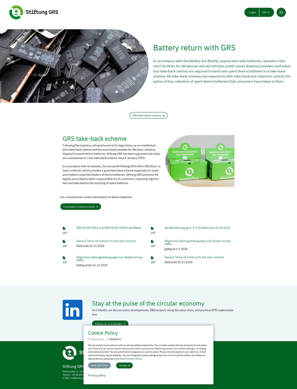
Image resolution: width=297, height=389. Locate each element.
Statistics (115, 339)
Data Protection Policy (130, 358)
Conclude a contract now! (79, 206)
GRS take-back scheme (146, 115)
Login (252, 12)
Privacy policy (96, 375)
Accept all (124, 365)
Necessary (97, 339)
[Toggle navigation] (281, 12)
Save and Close (99, 365)
